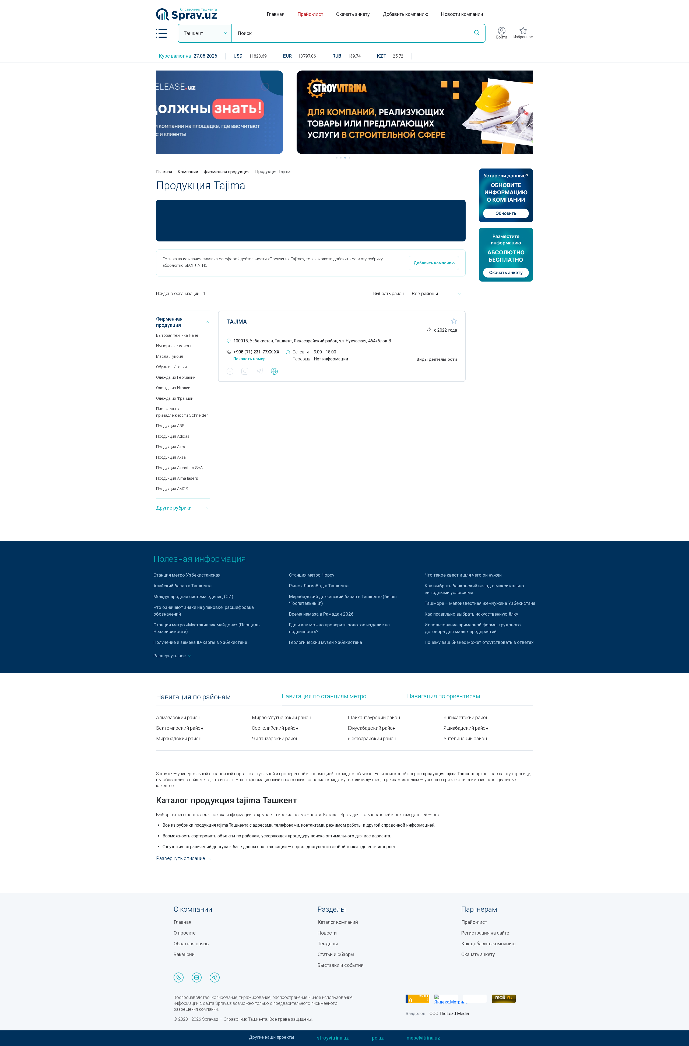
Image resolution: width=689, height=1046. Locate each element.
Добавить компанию (405, 14)
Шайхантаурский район (374, 717)
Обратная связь (191, 943)
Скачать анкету (353, 14)
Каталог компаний (338, 922)
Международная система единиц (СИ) (193, 596)
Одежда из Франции (174, 398)
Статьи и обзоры (336, 954)
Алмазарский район (178, 717)
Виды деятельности (437, 359)
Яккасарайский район (372, 738)
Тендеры (328, 943)
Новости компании (462, 14)
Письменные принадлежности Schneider (182, 412)
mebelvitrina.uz (423, 1038)
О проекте (185, 933)
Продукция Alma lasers (177, 478)
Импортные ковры (173, 345)
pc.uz (378, 1038)
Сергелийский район (275, 728)
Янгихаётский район (466, 717)
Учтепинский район (465, 738)
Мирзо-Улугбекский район (281, 717)
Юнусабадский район (371, 728)
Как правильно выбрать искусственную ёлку (471, 614)
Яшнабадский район (466, 728)
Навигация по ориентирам (443, 696)
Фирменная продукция (226, 171)
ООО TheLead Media (449, 1013)
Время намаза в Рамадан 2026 (321, 614)
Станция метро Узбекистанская (186, 575)
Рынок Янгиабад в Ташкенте (319, 585)
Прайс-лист (310, 14)
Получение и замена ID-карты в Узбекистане (200, 642)
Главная (275, 14)
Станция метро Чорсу (311, 575)
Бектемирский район (179, 728)
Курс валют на (175, 56)
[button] (161, 33)
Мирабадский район (178, 738)
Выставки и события (341, 965)
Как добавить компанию (488, 943)
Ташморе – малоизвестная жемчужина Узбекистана (480, 603)
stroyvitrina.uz (333, 1038)
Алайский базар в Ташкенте (182, 585)
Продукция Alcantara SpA (179, 467)
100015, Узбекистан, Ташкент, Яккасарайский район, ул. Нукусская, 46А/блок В (312, 340)
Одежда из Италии (173, 387)
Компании (188, 171)
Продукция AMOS (172, 488)
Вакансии (184, 954)
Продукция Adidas (172, 436)
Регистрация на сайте (485, 933)
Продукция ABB (170, 425)
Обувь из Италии (171, 366)
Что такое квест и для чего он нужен (463, 575)
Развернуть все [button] (170, 655)
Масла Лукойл (169, 356)
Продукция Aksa (171, 457)
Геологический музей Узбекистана (325, 642)
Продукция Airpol (171, 446)
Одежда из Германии (175, 377)
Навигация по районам (193, 697)
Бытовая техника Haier (177, 335)
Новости (327, 933)
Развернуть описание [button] (180, 858)
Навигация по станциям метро (324, 696)
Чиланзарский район (275, 738)
